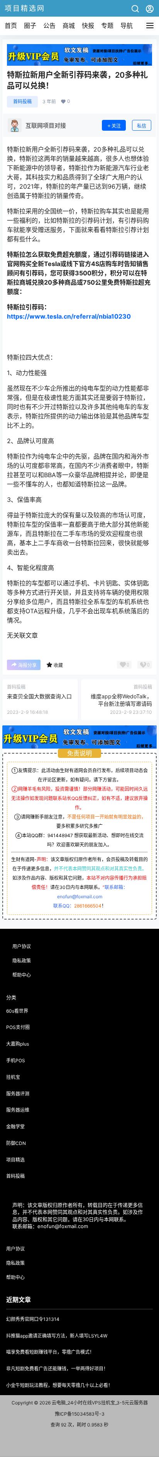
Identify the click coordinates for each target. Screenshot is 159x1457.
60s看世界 (17, 1011)
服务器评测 (17, 1094)
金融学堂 (15, 1126)
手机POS (15, 1060)
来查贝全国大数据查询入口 (39, 696)
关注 (116, 126)
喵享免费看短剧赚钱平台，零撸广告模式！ (50, 1352)
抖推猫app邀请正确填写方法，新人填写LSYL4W (56, 1336)
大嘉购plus (17, 1044)
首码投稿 (22, 101)
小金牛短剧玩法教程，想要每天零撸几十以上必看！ (59, 1385)
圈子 (30, 25)
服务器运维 (17, 1110)
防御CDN (16, 1143)
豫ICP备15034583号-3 (80, 1414)
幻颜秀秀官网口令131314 (32, 1319)
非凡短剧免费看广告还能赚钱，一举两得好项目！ (57, 1369)
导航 (126, 25)
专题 (107, 25)
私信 (141, 126)
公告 (49, 25)
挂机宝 (13, 1077)
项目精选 (15, 1160)
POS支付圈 (18, 1027)
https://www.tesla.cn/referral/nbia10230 (69, 316)
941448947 (60, 835)
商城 (69, 25)
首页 (11, 25)
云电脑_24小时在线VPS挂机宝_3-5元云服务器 (99, 1403)
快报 (88, 25)
